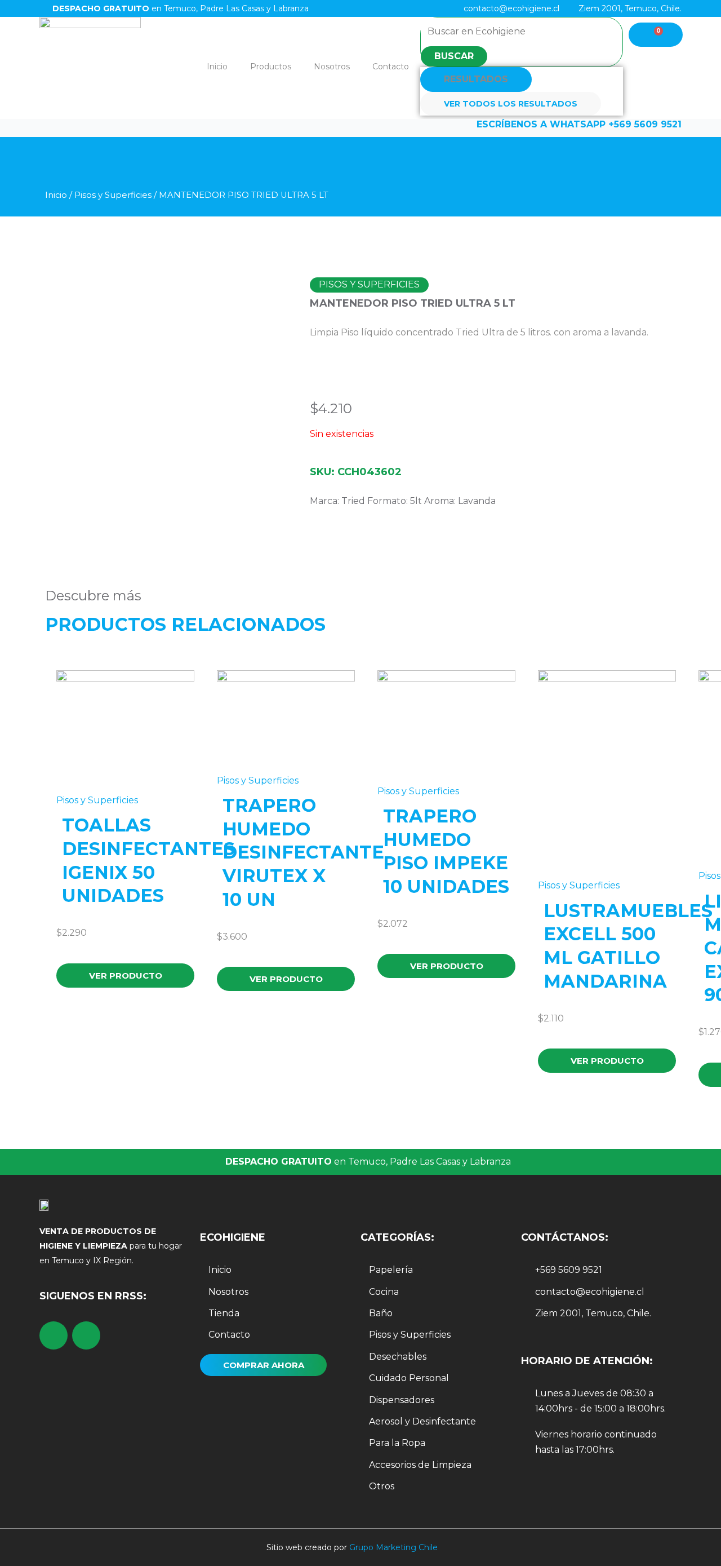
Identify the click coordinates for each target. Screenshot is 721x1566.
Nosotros (332, 66)
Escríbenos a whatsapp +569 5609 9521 (579, 124)
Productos (270, 66)
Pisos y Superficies (113, 195)
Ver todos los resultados (510, 104)
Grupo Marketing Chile (393, 1547)
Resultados (476, 79)
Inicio (217, 66)
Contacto (390, 66)
